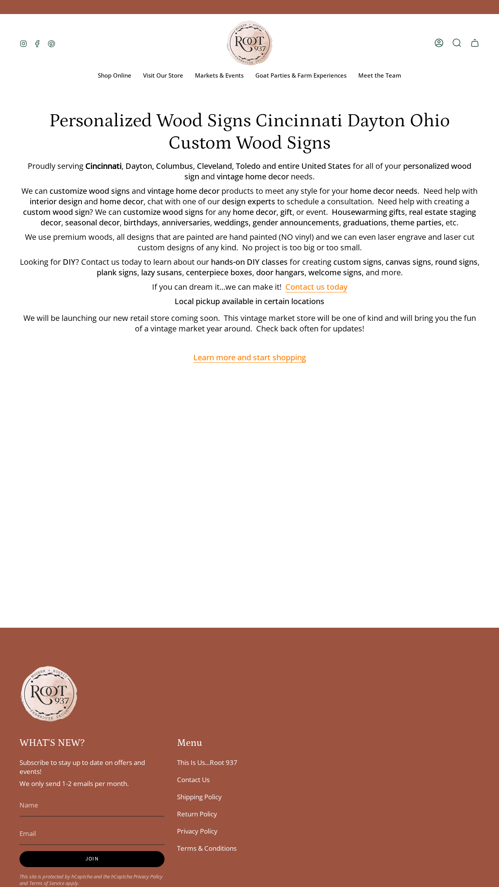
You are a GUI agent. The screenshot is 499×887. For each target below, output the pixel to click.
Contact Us (193, 779)
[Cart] (475, 43)
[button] (457, 43)
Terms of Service (46, 883)
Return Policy (197, 813)
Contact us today (316, 287)
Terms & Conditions (207, 848)
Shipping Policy (199, 796)
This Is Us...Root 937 (207, 762)
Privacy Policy (148, 876)
